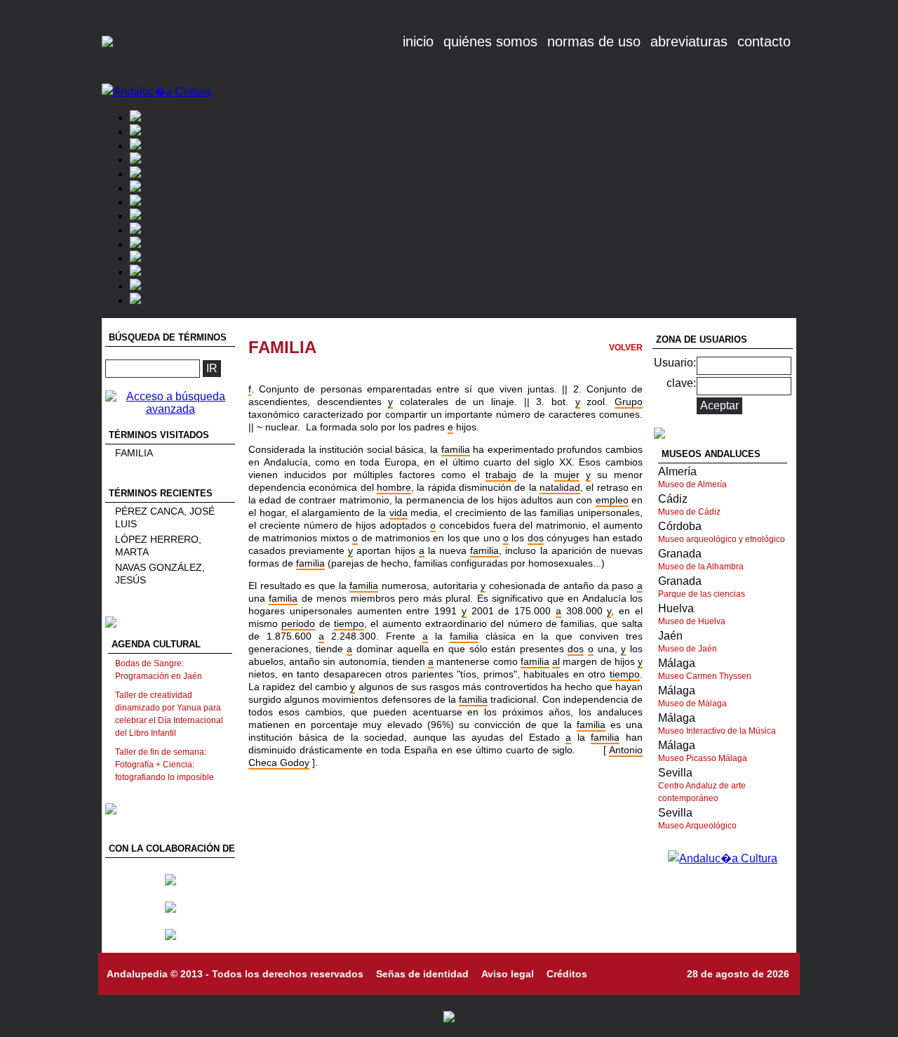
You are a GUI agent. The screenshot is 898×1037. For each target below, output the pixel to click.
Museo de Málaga (692, 703)
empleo (612, 500)
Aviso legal (507, 973)
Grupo (629, 401)
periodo (298, 623)
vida (398, 512)
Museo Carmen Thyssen (704, 676)
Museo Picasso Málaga (702, 758)
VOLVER (626, 347)
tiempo (349, 623)
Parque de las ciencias (701, 594)
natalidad (560, 487)
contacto (764, 41)
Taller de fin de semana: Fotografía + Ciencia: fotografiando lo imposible (164, 764)
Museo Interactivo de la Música (717, 731)
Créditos (567, 973)
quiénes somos (490, 41)
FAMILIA (134, 452)
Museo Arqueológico (697, 826)
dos (536, 537)
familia (455, 449)
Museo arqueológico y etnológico (721, 539)
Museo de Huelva (691, 621)
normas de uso (594, 41)
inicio (418, 41)
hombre (394, 487)
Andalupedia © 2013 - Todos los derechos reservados (235, 973)
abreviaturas (689, 41)
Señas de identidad (422, 973)
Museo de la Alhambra (701, 567)
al (556, 661)
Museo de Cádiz (689, 512)
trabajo (500, 474)
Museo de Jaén (687, 649)
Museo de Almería (692, 484)
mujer (566, 474)
